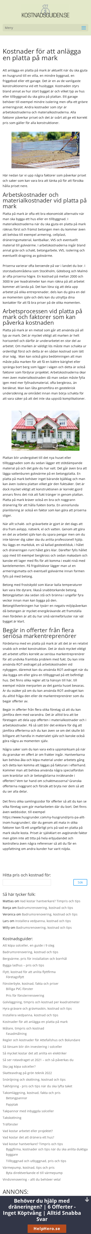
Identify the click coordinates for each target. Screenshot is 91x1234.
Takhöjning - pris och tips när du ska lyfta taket (37, 1086)
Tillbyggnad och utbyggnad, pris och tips (36, 1161)
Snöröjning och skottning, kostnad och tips (34, 1079)
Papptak (12, 1104)
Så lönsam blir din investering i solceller (32, 1047)
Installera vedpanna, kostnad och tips (43, 921)
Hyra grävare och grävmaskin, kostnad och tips (37, 1008)
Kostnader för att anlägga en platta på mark (35, 1022)
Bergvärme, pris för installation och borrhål (35, 958)
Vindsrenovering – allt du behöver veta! (32, 1179)
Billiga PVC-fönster (19, 989)
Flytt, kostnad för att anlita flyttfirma (29, 972)
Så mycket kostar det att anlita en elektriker (35, 1053)
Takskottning (12, 1118)
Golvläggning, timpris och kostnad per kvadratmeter (41, 1002)
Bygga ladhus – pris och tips (23, 965)
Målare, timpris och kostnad (23, 1028)
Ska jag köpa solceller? (19, 1066)
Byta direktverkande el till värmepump (34, 1173)
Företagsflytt (15, 977)
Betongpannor (16, 1098)
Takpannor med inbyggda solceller (28, 1111)
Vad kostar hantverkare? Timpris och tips (50, 901)
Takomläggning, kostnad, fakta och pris (32, 1093)
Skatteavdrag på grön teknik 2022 (27, 1073)
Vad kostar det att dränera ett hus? (28, 1137)
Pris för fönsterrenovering (25, 995)
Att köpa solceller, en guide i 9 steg (28, 945)
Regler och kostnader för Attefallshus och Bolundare (41, 1040)
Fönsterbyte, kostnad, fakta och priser (31, 983)
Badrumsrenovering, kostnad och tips (45, 908)
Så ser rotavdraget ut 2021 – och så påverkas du (38, 1060)
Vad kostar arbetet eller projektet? (28, 1131)
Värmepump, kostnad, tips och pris (29, 1167)
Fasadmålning (16, 1033)
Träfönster (10, 1124)
